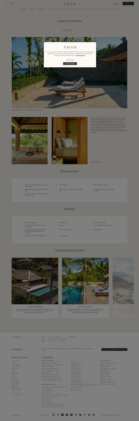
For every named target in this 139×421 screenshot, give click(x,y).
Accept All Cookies (70, 63)
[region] (70, 54)
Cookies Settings (70, 59)
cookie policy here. (80, 55)
